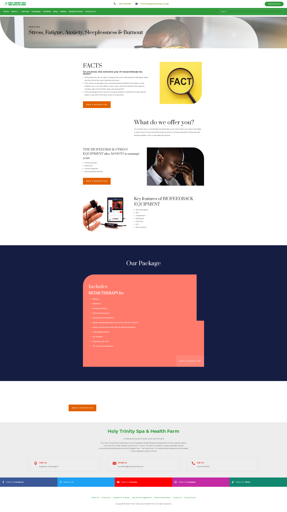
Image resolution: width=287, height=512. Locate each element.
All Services (106, 498)
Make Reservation (274, 4)
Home (6, 11)
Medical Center (76, 11)
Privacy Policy (190, 498)
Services (25, 11)
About (14, 11)
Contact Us (90, 11)
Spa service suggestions (142, 498)
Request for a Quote (121, 498)
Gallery (63, 11)
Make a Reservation (162, 498)
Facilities (47, 11)
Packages (36, 11)
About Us (95, 498)
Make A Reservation (96, 105)
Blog (55, 11)
